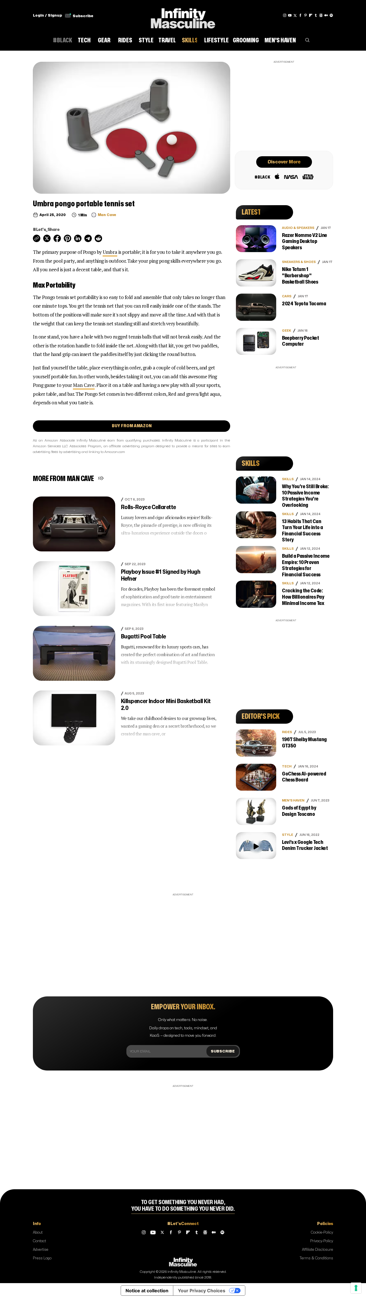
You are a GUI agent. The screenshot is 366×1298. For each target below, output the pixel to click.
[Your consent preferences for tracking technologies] (356, 1288)
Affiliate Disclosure (317, 1249)
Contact (39, 1241)
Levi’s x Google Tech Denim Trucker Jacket (305, 845)
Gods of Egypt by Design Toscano (299, 811)
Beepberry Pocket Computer (300, 341)
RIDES (287, 732)
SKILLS (288, 479)
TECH (287, 766)
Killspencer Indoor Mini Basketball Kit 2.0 (166, 705)
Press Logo (42, 1258)
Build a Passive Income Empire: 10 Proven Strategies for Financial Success (305, 565)
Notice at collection (147, 1290)
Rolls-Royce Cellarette (148, 507)
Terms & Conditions (316, 1258)
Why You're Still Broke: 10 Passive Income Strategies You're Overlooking (305, 496)
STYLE (287, 834)
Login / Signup (47, 15)
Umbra (110, 252)
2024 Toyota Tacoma (304, 303)
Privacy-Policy (321, 1241)
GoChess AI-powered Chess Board (304, 777)
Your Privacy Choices (201, 1290)
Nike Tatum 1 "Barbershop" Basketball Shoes (300, 275)
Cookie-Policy (322, 1232)
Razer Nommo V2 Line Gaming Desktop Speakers (304, 241)
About (38, 1232)
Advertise (40, 1249)
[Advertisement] (284, 105)
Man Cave (84, 385)
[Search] (307, 41)
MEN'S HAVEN (293, 800)
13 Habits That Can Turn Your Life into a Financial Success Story (302, 531)
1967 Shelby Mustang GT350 (304, 742)
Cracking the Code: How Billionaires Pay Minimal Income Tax (303, 597)
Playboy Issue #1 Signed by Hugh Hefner (160, 575)
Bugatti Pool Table (143, 636)
